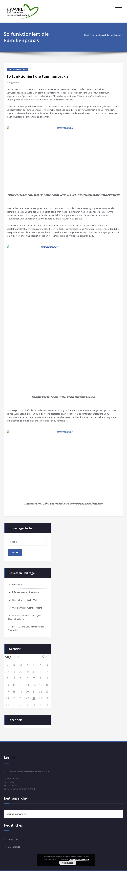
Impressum (13, 839)
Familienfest (18, 585)
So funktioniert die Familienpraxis (107, 35)
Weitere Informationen (79, 859)
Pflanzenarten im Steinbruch (25, 592)
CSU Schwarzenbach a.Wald (25, 600)
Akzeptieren (67, 862)
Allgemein (14, 82)
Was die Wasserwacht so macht (27, 608)
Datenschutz (14, 847)
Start (86, 35)
